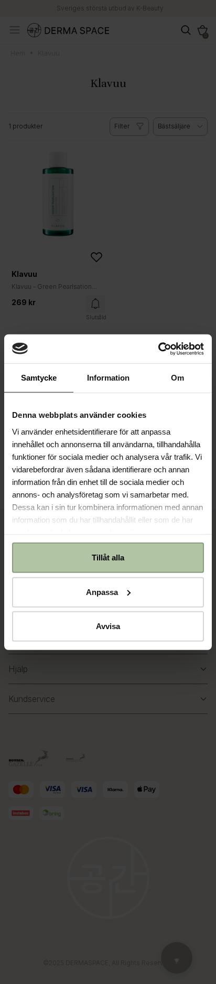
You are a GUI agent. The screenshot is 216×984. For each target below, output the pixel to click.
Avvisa (108, 626)
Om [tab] (177, 377)
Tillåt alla (108, 557)
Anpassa (102, 591)
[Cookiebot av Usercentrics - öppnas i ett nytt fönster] (158, 348)
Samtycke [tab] (39, 377)
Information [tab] (108, 377)
